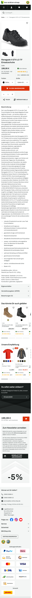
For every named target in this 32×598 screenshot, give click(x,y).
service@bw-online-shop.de (12, 501)
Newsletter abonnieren (17, 456)
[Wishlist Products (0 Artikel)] (19, 7)
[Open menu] (4, 7)
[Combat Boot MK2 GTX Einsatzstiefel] (22, 312)
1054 (24, 374)
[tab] (4, 338)
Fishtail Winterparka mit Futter (22, 366)
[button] (15, 524)
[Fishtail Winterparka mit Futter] (22, 353)
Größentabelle (22, 99)
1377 (11, 374)
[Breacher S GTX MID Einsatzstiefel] (8, 312)
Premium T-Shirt (6, 366)
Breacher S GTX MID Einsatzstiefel (7, 325)
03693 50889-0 (8, 494)
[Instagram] (16, 519)
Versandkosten (5, 73)
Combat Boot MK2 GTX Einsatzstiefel (22, 325)
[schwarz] (15, 35)
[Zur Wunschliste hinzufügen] (27, 23)
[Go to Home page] (11, 2)
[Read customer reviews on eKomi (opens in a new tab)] (27, 2)
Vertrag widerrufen (10, 536)
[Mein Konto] (11, 7)
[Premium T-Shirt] (8, 353)
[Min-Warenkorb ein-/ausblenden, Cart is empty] (27, 7)
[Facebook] (11, 519)
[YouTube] (20, 519)
